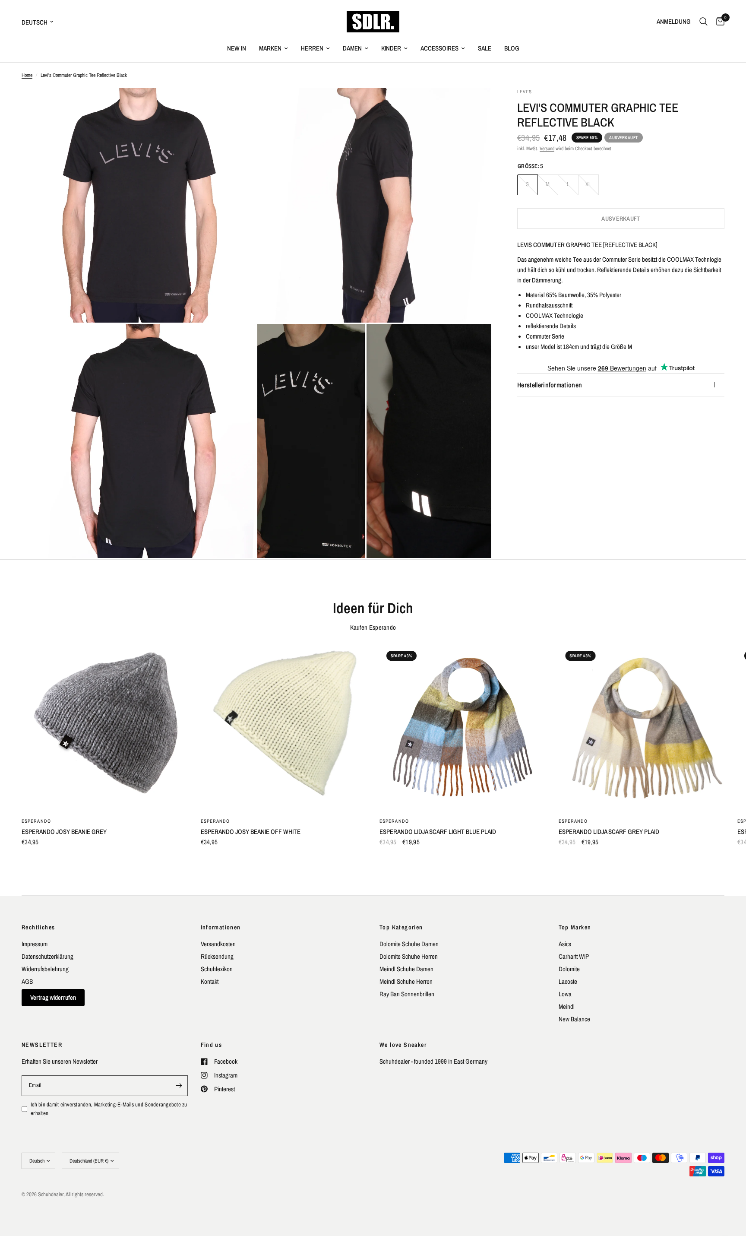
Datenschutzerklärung (47, 956)
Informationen (221, 927)
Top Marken (575, 927)
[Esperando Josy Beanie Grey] (105, 727)
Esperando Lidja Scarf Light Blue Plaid (437, 831)
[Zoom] (238, 106)
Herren (312, 48)
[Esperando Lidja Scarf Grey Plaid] (642, 727)
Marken (270, 48)
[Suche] (703, 21)
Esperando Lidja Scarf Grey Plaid (609, 831)
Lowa (565, 993)
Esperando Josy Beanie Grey (64, 831)
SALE (484, 48)
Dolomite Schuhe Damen (409, 943)
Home (27, 75)
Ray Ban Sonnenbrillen (406, 993)
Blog (511, 48)
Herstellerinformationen (549, 385)
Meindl (567, 1006)
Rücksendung (217, 956)
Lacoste (568, 981)
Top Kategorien (401, 927)
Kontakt (209, 981)
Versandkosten (218, 943)
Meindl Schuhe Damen (406, 968)
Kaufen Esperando (373, 627)
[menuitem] (237, 48)
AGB (27, 981)
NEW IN (236, 48)
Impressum (34, 943)
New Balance (574, 1019)
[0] (718, 21)
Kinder (391, 48)
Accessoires (439, 48)
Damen (352, 48)
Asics (565, 943)
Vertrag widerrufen (53, 997)
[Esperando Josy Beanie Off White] (284, 727)
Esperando (36, 821)
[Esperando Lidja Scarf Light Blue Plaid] (462, 727)
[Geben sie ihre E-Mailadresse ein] (179, 1085)
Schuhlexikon (217, 968)
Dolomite (569, 968)
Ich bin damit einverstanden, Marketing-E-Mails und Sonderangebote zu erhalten (109, 1109)
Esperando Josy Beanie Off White (250, 831)
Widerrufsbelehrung (45, 968)
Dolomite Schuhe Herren (408, 956)
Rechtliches (38, 927)
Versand (547, 148)
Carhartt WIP (574, 956)
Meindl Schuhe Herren (406, 981)
